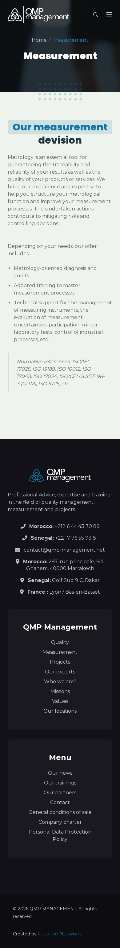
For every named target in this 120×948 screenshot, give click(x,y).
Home (39, 40)
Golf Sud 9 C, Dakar (64, 580)
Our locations (60, 711)
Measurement (60, 652)
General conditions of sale (60, 812)
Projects (60, 662)
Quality (60, 642)
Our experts (60, 672)
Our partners (60, 793)
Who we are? (60, 681)
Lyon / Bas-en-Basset (63, 592)
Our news (60, 773)
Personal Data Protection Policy (60, 835)
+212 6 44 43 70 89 (64, 526)
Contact (60, 802)
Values (60, 701)
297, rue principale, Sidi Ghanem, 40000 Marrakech (64, 565)
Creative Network (59, 934)
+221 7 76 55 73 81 (64, 538)
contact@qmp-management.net (64, 550)
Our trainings (60, 783)
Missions (60, 691)
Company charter (60, 822)
